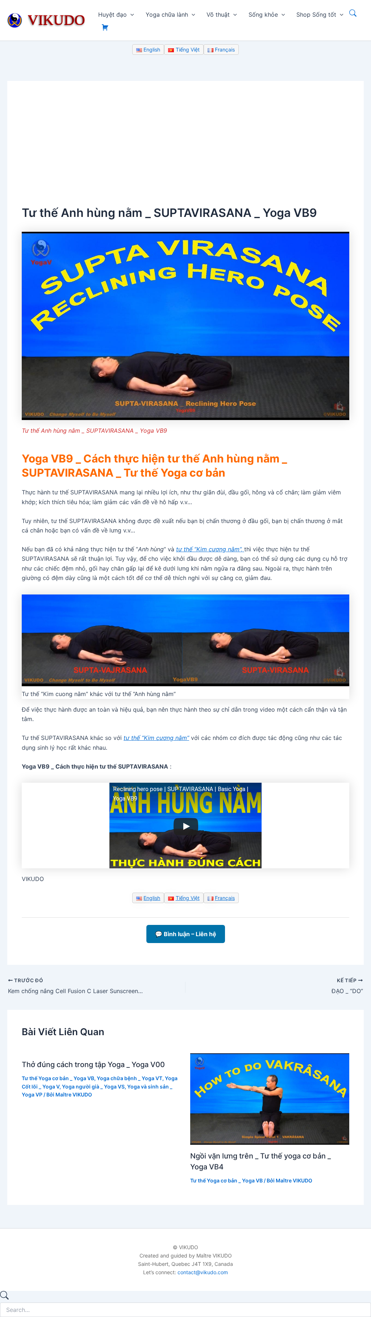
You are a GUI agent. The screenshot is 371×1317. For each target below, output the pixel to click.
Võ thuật (218, 14)
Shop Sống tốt (316, 14)
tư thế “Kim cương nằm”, (210, 549)
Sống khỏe (263, 14)
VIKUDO (56, 20)
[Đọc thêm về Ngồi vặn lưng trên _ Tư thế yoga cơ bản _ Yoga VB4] (270, 1098)
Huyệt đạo (112, 14)
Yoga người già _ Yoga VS (93, 1086)
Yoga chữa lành (167, 14)
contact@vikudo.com (203, 1272)
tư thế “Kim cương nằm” (156, 737)
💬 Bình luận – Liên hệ (185, 934)
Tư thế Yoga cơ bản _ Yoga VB (58, 1078)
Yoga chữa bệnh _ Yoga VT (129, 1078)
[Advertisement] (185, 150)
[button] (130, 14)
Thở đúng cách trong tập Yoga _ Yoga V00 (93, 1064)
